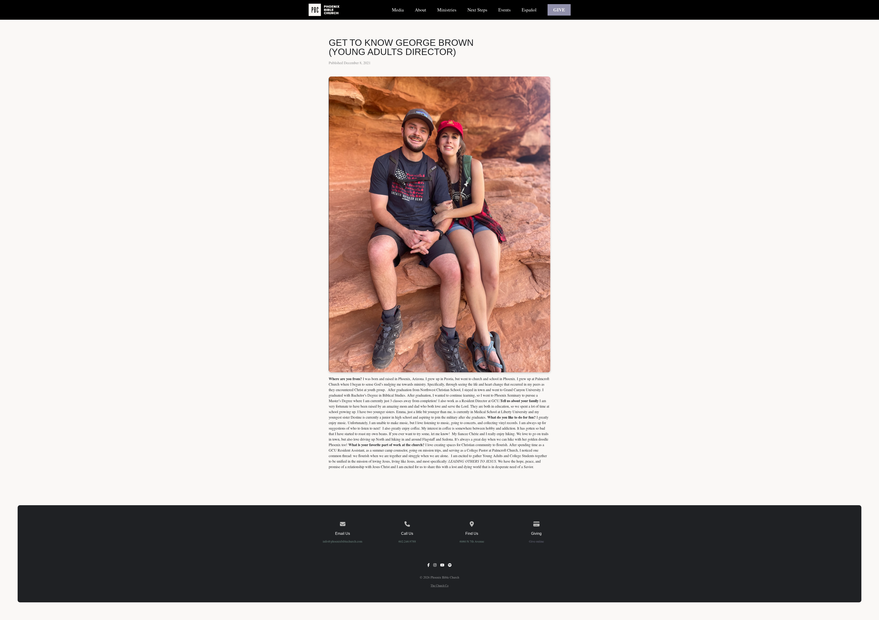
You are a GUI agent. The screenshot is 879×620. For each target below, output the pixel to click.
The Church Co (439, 585)
